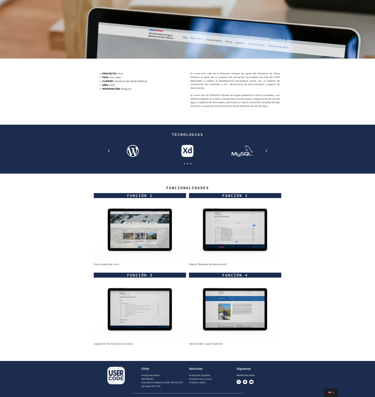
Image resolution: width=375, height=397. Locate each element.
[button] (109, 151)
